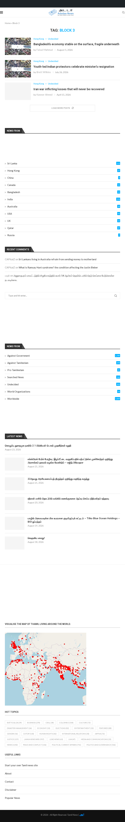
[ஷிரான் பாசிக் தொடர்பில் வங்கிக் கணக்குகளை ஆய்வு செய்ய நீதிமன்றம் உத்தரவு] (14, 503)
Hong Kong (63, 170)
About (8, 773)
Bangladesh (63, 192)
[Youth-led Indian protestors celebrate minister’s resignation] (18, 68)
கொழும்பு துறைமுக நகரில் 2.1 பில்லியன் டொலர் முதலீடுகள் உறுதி (38, 445)
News (12, 745)
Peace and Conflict (34, 745)
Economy (43, 728)
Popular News (12, 797)
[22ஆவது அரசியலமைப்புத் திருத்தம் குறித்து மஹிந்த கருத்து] (14, 483)
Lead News (56, 739)
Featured (105, 728)
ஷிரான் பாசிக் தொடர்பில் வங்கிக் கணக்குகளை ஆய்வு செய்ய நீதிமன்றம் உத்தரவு (68, 498)
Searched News (63, 377)
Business (33, 723)
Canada (63, 184)
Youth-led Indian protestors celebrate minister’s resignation (74, 66)
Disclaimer (10, 789)
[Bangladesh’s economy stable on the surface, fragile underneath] (18, 46)
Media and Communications (96, 739)
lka (72, 739)
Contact (9, 781)
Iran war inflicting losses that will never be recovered (69, 89)
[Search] (123, 12)
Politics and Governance (101, 745)
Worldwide (63, 398)
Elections (62, 728)
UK (63, 220)
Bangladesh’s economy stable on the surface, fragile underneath (76, 44)
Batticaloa (14, 723)
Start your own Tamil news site (21, 765)
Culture (84, 723)
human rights (47, 734)
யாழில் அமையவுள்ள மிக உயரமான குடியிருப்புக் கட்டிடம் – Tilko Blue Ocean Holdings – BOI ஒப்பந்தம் (74, 520)
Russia (63, 235)
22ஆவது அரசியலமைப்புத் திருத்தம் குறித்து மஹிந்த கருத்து (58, 478)
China (63, 177)
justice (13, 739)
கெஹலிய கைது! (36, 538)
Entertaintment (84, 728)
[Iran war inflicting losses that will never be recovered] (18, 91)
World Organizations (63, 391)
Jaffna (100, 734)
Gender (12, 734)
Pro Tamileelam (63, 370)
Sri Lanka (63, 163)
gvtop (28, 734)
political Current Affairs (66, 745)
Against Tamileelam (63, 362)
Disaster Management (19, 728)
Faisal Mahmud (44, 49)
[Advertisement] (33, 321)
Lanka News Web (34, 739)
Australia (63, 206)
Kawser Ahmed (44, 94)
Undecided (63, 384)
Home (8, 23)
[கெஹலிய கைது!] (14, 543)
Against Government (63, 355)
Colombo (66, 723)
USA (63, 213)
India (63, 199)
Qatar (63, 227)
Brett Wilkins (43, 72)
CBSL (50, 723)
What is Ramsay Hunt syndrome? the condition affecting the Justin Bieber (58, 267)
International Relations (75, 734)
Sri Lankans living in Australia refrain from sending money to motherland (57, 259)
